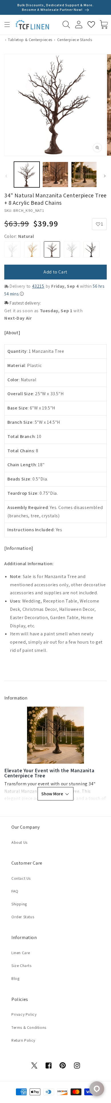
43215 (38, 286)
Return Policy (23, 1040)
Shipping (19, 904)
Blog (15, 978)
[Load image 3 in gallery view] (84, 174)
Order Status (22, 916)
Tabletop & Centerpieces (30, 39)
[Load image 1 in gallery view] (27, 174)
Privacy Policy (23, 1014)
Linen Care (20, 952)
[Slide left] (6, 176)
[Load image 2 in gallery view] (55, 174)
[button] (7, 24)
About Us (19, 842)
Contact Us (21, 878)
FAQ (14, 891)
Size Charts (21, 965)
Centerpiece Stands (74, 39)
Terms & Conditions (28, 1027)
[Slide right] (104, 176)
